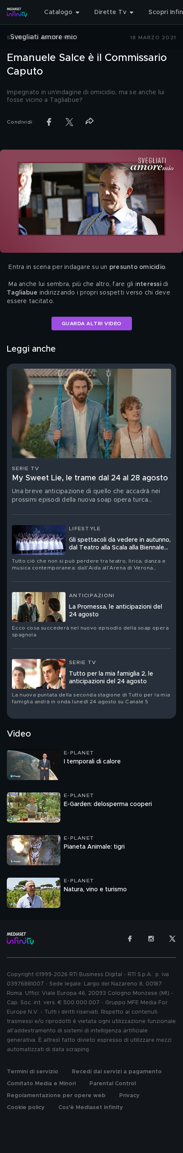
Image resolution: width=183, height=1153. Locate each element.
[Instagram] (151, 938)
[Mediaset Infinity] (17, 12)
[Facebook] (130, 938)
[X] (172, 938)
